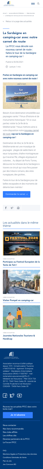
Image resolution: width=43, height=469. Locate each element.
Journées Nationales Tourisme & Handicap (19, 337)
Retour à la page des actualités (18, 21)
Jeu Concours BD (9, 464)
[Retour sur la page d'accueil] (9, 4)
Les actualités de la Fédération (16, 13)
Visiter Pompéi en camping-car (18, 300)
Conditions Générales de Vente (15, 457)
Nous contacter (9, 425)
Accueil (5, 13)
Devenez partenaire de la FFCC (16, 439)
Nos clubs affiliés (10, 432)
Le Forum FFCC (9, 443)
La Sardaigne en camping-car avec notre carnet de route (19, 15)
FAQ (4, 451)
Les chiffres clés (9, 436)
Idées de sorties (31, 13)
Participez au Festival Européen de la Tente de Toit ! (21, 263)
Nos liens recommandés (13, 429)
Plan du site (7, 461)
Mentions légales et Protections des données (20, 454)
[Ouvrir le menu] (33, 3)
